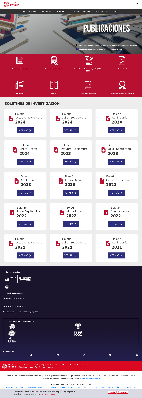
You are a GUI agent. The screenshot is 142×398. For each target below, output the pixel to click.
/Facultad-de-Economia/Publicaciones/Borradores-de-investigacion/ (88, 64)
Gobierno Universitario (14, 387)
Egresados (86, 11)
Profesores (75, 11)
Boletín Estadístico (74, 387)
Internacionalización (101, 11)
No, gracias (122, 392)
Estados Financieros (106, 387)
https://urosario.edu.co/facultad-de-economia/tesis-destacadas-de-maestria (122, 87)
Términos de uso (26, 367)
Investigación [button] (46, 11)
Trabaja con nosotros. (12, 278)
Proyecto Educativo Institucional (37, 387)
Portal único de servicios (45, 367)
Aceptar (112, 392)
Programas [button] (32, 11)
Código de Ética (122, 387)
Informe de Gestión (58, 387)
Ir (54, 64)
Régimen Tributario (90, 387)
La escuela (115, 11)
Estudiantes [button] (61, 11)
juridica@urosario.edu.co (91, 378)
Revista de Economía (19, 64)
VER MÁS (23, 130)
